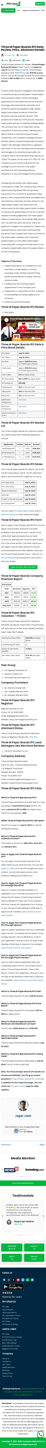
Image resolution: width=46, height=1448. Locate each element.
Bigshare (28, 1394)
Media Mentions (8, 1367)
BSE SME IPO (17, 72)
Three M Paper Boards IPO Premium (27, 1079)
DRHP (29, 1388)
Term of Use (7, 1376)
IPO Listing (6, 1321)
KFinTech (18, 1394)
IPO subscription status (24, 511)
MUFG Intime (34, 1391)
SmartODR (21, 1391)
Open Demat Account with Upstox (16, 948)
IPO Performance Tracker (12, 1337)
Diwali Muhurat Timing (11, 1346)
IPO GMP (5, 1307)
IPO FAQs (5, 1334)
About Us (5, 1359)
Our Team (6, 1364)
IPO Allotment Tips (9, 1340)
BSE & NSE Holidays (9, 1343)
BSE (6, 1391)
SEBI (23, 1388)
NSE (41, 1388)
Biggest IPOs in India (10, 1349)
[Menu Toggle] (2, 5)
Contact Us (6, 1361)
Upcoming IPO (7, 1310)
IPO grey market (18, 1086)
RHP (35, 1388)
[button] (2, 1170)
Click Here (22, 400)
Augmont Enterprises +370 (21, 10)
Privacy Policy (7, 1373)
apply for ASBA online (10, 868)
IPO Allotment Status (10, 1318)
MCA (12, 1391)
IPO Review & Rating (10, 1324)
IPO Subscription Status (11, 1315)
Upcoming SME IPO (9, 1312)
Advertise (6, 1370)
